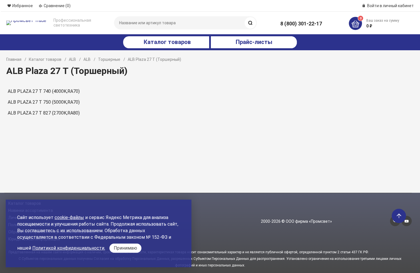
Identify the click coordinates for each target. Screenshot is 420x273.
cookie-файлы (69, 217)
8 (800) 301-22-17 (301, 24)
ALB (72, 59)
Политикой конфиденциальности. (68, 248)
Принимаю (125, 248)
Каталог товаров (45, 59)
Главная (13, 59)
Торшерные (109, 59)
